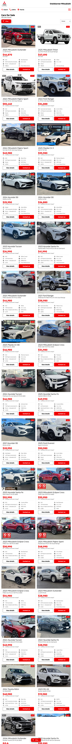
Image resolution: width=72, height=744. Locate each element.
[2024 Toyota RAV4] (18, 675)
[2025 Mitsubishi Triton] (54, 36)
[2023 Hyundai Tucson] (18, 233)
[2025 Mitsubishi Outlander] (18, 36)
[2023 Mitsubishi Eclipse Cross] (54, 331)
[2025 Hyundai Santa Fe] (54, 380)
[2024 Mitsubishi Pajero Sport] (18, 85)
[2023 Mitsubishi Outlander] (54, 577)
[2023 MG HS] (54, 675)
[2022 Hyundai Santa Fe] (54, 626)
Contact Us (26, 69)
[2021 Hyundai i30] (18, 429)
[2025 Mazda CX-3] (54, 134)
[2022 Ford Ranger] (54, 85)
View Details (10, 69)
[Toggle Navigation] (69, 9)
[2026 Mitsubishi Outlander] (18, 725)
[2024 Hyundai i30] (18, 184)
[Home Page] (4, 3)
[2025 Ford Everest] (54, 429)
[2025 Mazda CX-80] (18, 331)
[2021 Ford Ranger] (54, 282)
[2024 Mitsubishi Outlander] (18, 282)
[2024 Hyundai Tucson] (18, 380)
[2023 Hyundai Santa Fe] (54, 233)
